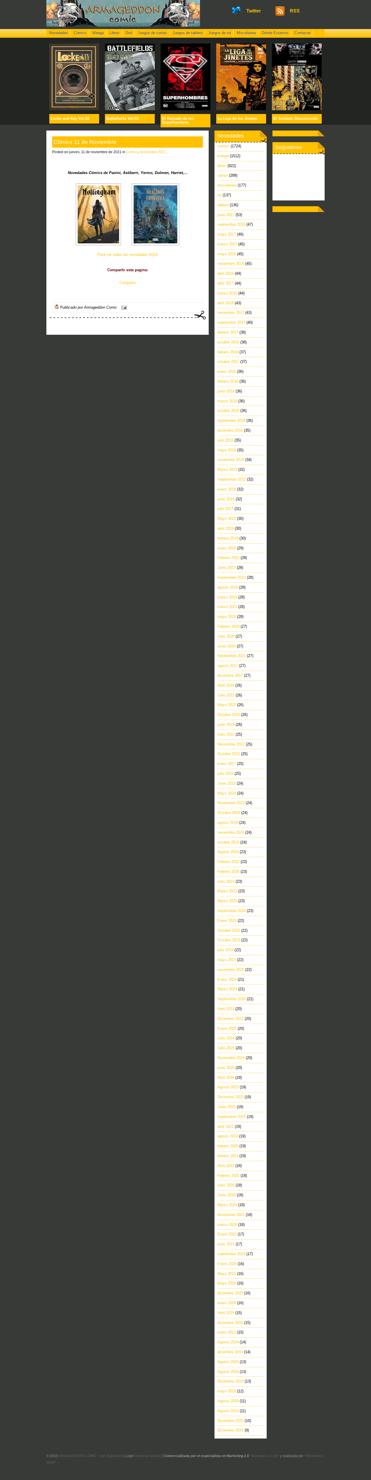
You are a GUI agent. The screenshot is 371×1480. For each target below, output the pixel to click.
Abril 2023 (225, 1009)
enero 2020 (226, 1303)
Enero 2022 (227, 1234)
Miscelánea (246, 33)
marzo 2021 (227, 607)
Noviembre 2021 (153, 152)
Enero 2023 (227, 920)
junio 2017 (225, 215)
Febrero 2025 (228, 1175)
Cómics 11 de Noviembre (85, 142)
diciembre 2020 (230, 1293)
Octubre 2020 (228, 714)
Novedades (58, 33)
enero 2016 (226, 371)
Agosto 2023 (228, 852)
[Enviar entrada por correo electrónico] (123, 307)
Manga (98, 33)
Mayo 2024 (226, 793)
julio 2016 (225, 440)
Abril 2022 (225, 1166)
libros (221, 166)
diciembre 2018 (230, 1322)
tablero (223, 205)
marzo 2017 (227, 244)
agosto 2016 (227, 587)
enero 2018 (226, 489)
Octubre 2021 (228, 754)
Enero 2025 (227, 1028)
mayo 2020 (226, 1391)
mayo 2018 (226, 450)
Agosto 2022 (228, 1087)
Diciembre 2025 (230, 1421)
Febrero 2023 (228, 558)
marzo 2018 (227, 401)
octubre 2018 (228, 410)
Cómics (80, 33)
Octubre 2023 (228, 940)
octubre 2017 (228, 361)
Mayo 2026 (226, 1283)
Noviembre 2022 (231, 744)
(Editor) (155, 1456)
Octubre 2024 (228, 812)
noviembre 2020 (230, 969)
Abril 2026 (225, 1077)
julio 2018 (225, 773)
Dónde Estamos (275, 33)
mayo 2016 (226, 254)
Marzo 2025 (227, 1205)
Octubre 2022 (228, 930)
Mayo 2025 (226, 1273)
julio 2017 (225, 508)
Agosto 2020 (228, 1401)
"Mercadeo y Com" (264, 1456)
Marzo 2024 (227, 989)
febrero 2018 (227, 381)
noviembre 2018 (230, 459)
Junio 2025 (226, 1107)
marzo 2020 (227, 1224)
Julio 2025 (225, 1185)
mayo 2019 (226, 616)
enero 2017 (226, 763)
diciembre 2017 (230, 675)
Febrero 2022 (228, 862)
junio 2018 (225, 391)
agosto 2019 (227, 1136)
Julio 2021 (225, 695)
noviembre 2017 (230, 312)
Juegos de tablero (188, 33)
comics (223, 146)
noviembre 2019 (230, 832)
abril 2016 (225, 273)
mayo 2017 (226, 234)
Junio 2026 (226, 1195)
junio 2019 (225, 724)
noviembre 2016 (230, 263)
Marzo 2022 (227, 891)
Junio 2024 (226, 646)
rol (219, 195)
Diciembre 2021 (230, 1018)
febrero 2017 (227, 332)
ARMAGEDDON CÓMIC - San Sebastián (91, 1456)
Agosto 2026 (228, 1371)
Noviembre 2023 (231, 803)
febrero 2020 (227, 1146)
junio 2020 (225, 1067)
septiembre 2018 (231, 420)
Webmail (142, 1456)
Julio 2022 (225, 734)
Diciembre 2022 (230, 1097)
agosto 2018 (227, 822)
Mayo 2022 (226, 705)
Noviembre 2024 (231, 1058)
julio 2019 (225, 950)
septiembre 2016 (231, 224)
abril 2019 (225, 528)
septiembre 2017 (231, 322)
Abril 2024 (225, 685)
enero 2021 (226, 1332)
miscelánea (227, 185)
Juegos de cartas (152, 33)
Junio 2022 (226, 783)
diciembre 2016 (230, 430)
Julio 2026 (225, 1048)
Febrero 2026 (228, 871)
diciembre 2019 (230, 1352)
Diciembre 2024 (230, 1430)
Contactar (302, 33)
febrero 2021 (227, 1156)
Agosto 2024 (228, 1342)
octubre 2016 (228, 342)
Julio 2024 (225, 1038)
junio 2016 (225, 499)
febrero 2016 (227, 352)
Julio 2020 (225, 636)
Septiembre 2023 (231, 577)
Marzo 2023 (227, 469)
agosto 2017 (227, 665)
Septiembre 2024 (231, 911)
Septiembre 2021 (231, 656)
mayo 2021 (226, 960)
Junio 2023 (226, 567)
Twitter (253, 10)
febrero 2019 (227, 538)
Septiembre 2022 (231, 479)
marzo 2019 (227, 597)
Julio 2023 (225, 881)
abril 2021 (225, 1126)
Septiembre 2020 (231, 999)
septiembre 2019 (231, 1254)
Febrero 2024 (228, 626)
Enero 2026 (227, 1264)
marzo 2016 (227, 293)
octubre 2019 (228, 842)
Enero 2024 (227, 979)
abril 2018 (225, 303)
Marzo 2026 (227, 901)
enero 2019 (226, 548)
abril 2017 (225, 283)
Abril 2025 (225, 1313)
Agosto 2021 (228, 1411)
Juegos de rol (219, 33)
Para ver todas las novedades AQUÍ (127, 254)
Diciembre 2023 (230, 1381)
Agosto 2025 (228, 1362)
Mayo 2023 (226, 518)
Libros (115, 33)
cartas (222, 175)
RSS (295, 10)
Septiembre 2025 (231, 1116)
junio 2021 (225, 1244)
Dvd (129, 33)
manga (223, 156)
